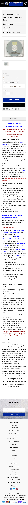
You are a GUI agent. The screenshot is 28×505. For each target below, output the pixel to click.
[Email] (7, 109)
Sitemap (14, 472)
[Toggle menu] (2, 3)
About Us (14, 450)
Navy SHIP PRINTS (14, 425)
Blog (14, 461)
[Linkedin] (15, 109)
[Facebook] (4, 109)
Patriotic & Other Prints (14, 433)
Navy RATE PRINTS (14, 428)
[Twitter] (13, 109)
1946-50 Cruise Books (14, 441)
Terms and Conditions (14, 466)
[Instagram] (17, 489)
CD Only (7, 76)
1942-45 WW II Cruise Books (14, 439)
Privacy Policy (14, 464)
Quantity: (5, 90)
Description (14, 119)
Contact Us (14, 453)
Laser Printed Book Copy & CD (12, 80)
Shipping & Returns (14, 469)
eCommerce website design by (11, 499)
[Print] (10, 109)
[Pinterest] (18, 109)
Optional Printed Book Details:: (10, 82)
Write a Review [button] (7, 27)
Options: (5, 73)
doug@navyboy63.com (15, 482)
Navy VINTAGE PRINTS (14, 430)
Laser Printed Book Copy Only (12, 78)
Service (14, 458)
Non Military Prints (14, 436)
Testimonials (14, 455)
